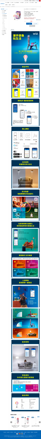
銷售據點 (30, 0)
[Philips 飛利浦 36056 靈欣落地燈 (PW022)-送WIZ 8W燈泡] (15, 421)
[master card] (19, 433)
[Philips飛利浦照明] (8, 6)
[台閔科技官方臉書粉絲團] (38, 0)
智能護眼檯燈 (4, 14)
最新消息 (13, 4)
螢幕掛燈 (3, 23)
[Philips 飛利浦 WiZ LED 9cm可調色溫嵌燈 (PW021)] (25, 421)
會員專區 (25, 432)
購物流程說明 (39, 19)
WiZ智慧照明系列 (4, 15)
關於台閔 (5, 432)
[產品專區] (3, 6)
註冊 (27, 0)
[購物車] (40, 0)
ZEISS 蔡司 (12, 2)
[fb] (24, 433)
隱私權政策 (35, 432)
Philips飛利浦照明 (16, 2)
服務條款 (32, 432)
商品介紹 (12, 29)
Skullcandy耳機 (31, 2)
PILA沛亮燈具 (22, 2)
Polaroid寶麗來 (7, 2)
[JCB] (22, 433)
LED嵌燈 (3, 26)
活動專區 (6, 4)
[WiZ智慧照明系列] (13, 6)
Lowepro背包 (27, 2)
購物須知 (28, 432)
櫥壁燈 (3, 22)
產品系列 (10, 4)
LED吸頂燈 (3, 27)
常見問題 (33, 0)
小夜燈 (3, 19)
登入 (26, 0)
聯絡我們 (18, 432)
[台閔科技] (2, 3)
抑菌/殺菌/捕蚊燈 (4, 18)
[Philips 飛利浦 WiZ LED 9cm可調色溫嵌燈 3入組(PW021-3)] (35, 422)
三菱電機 (36, 2)
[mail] (36, 0)
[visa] (17, 433)
